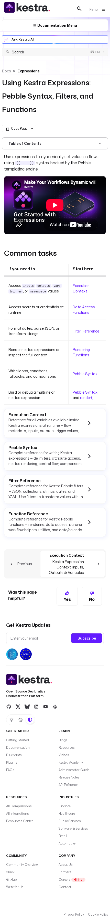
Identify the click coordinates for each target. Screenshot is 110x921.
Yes (67, 599)
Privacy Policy (74, 914)
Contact (65, 887)
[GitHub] (8, 706)
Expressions (28, 71)
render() (87, 397)
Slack (10, 872)
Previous (24, 563)
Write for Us (15, 887)
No (92, 599)
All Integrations (17, 813)
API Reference (68, 785)
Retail (63, 836)
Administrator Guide (74, 770)
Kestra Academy (71, 762)
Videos (64, 755)
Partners (65, 872)
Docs (6, 71)
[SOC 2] (12, 654)
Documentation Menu (57, 25)
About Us (66, 864)
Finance (65, 806)
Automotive (67, 843)
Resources (67, 747)
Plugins (11, 762)
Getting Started (17, 740)
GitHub (11, 879)
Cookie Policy (98, 914)
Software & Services (73, 828)
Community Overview (22, 864)
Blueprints (14, 755)
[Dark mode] (21, 720)
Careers (71, 879)
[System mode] (30, 720)
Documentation (18, 747)
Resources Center (19, 821)
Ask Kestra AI (23, 39)
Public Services (70, 821)
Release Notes (69, 777)
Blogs (63, 740)
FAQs (10, 770)
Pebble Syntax (85, 373)
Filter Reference (86, 331)
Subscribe (87, 638)
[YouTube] (45, 706)
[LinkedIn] (36, 706)
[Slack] (54, 706)
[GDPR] (26, 654)
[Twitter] (17, 706)
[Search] (79, 8)
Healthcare (67, 813)
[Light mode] (11, 720)
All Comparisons (19, 806)
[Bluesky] (27, 706)
